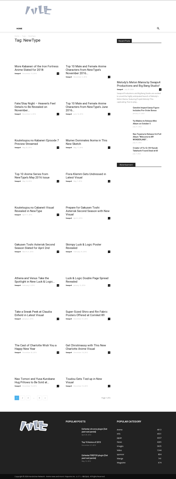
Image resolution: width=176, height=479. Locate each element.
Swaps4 (17, 73)
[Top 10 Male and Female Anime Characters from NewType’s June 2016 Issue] (88, 91)
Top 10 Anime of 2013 (91, 442)
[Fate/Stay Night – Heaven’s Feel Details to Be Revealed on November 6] (37, 91)
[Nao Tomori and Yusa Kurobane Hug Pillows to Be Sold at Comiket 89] (37, 366)
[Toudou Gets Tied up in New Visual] (88, 366)
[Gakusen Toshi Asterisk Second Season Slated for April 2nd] (37, 232)
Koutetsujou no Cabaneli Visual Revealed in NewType (34, 209)
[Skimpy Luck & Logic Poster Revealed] (88, 232)
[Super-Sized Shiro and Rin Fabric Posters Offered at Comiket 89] (88, 299)
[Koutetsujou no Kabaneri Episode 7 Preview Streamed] (37, 128)
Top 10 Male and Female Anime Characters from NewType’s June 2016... (87, 107)
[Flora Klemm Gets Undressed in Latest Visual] (88, 161)
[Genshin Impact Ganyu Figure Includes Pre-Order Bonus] (124, 111)
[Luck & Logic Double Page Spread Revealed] (88, 266)
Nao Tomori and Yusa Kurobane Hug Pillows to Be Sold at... (35, 380)
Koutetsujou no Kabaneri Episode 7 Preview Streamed (37, 142)
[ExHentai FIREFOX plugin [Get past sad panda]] (72, 459)
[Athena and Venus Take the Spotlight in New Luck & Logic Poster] (37, 266)
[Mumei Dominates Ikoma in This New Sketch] (88, 128)
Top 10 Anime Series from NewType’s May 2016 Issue (32, 175)
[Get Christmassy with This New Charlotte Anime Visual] (88, 333)
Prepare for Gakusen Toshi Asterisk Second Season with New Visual (88, 211)
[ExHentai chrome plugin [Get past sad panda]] (72, 432)
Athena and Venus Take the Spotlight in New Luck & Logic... (35, 280)
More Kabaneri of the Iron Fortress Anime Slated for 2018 (36, 68)
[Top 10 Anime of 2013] (72, 445)
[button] (158, 28)
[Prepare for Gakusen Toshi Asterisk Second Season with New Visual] (88, 195)
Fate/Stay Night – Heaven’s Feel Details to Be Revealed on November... (35, 107)
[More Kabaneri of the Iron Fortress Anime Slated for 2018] (37, 54)
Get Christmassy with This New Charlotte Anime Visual (86, 347)
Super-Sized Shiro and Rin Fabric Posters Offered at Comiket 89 (87, 313)
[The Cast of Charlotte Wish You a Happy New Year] (37, 333)
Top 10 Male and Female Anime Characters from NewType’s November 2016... (86, 70)
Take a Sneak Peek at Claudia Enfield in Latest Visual (33, 313)
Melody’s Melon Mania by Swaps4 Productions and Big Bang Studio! (138, 84)
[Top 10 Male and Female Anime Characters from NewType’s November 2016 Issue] (88, 54)
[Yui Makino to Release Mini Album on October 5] (124, 124)
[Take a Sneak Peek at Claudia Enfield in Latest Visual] (37, 299)
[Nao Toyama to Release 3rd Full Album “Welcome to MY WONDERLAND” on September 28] (124, 137)
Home (19, 28)
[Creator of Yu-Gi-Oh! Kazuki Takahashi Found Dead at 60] (124, 151)
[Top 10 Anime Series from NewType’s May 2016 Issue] (37, 161)
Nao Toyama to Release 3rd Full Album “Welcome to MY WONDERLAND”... (147, 137)
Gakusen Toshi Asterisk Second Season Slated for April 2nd (35, 246)
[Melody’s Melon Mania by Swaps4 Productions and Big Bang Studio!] (139, 63)
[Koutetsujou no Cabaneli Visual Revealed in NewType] (37, 195)
